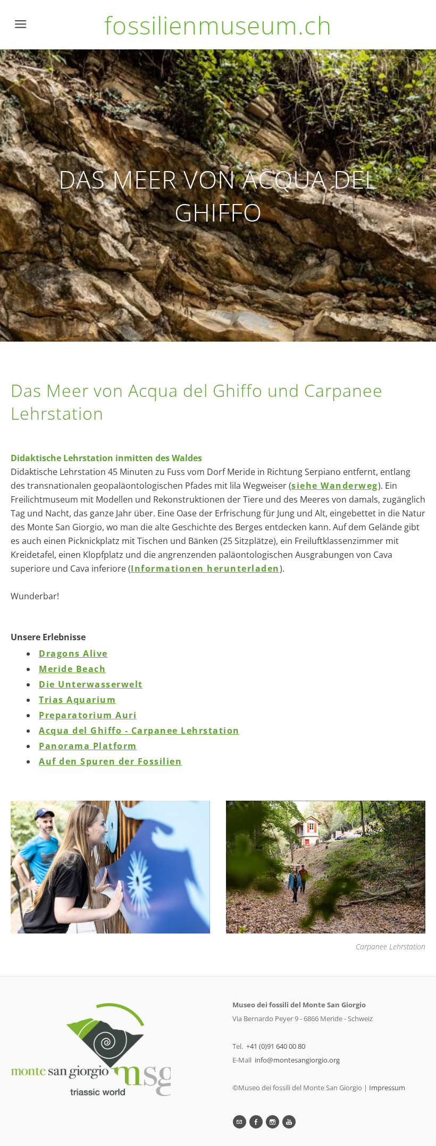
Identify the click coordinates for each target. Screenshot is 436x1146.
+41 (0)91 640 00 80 (275, 1046)
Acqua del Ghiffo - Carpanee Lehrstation (139, 730)
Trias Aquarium (77, 700)
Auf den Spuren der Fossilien (110, 761)
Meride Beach (72, 669)
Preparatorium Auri (88, 715)
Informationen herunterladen (205, 568)
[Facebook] (256, 1121)
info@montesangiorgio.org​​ (297, 1060)
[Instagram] (272, 1121)
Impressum (387, 1087)
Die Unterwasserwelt (91, 684)
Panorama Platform (88, 746)
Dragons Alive (73, 653)
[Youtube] (289, 1121)
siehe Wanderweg (334, 485)
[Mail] (239, 1121)
